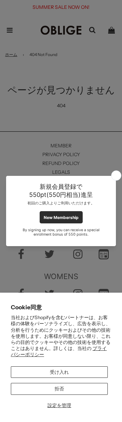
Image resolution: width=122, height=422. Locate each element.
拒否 (59, 389)
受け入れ (59, 372)
